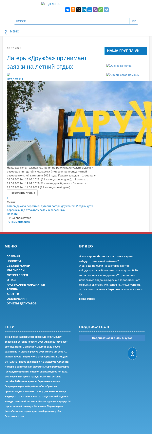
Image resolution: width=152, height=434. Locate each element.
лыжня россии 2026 (33, 351)
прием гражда (31, 376)
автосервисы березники (35, 381)
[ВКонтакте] (67, 9)
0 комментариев (18, 221)
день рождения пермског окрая (23, 336)
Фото (34, 356)
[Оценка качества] (118, 65)
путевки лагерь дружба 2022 (59, 206)
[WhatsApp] (100, 9)
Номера (9, 366)
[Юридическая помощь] (122, 74)
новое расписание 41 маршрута (37, 361)
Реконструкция (47, 401)
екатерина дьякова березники (36, 411)
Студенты (63, 361)
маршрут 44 (64, 401)
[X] (78, 9)
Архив (48, 341)
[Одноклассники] (73, 9)
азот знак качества (30, 396)
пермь (59, 406)
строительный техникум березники (25, 406)
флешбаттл (12, 411)
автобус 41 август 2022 (38, 346)
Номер (49, 351)
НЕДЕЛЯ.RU (15, 79)
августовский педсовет (56, 396)
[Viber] (95, 9)
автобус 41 (60, 351)
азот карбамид (46, 356)
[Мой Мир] (89, 9)
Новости (12, 213)
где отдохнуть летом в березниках (43, 209)
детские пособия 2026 (31, 341)
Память (19, 346)
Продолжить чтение (22, 192)
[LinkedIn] (84, 9)
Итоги (21, 416)
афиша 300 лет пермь (17, 356)
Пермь (51, 406)
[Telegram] (106, 9)
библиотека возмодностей (45, 371)
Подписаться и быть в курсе (112, 337)
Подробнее (87, 298)
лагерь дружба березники (23, 206)
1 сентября (21, 366)
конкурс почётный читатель (21, 401)
